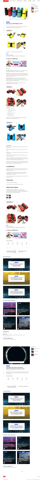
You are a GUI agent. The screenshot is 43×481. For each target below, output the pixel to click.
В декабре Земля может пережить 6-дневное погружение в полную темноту (11, 252)
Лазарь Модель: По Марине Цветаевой (36, 8)
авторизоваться (14, 339)
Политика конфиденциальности (36, 479)
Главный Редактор (15, 18)
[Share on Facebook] (3, 26)
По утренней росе (36, 351)
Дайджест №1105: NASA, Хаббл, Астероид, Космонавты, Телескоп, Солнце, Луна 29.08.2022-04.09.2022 (23, 311)
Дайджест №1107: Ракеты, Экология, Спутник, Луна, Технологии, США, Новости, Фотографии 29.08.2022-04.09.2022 (16, 292)
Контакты (28, 479)
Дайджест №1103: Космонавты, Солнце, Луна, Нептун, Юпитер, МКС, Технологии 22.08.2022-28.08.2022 (23, 325)
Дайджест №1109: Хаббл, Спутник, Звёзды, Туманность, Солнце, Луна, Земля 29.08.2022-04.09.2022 (16, 264)
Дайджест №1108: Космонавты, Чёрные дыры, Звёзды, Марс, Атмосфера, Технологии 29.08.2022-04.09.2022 (16, 278)
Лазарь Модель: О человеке (36, 354)
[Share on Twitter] (3, 28)
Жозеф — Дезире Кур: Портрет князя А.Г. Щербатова (36, 11)
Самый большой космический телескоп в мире (23, 251)
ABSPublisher (6, 479)
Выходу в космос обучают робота (37, 348)
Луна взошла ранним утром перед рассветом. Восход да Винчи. (11, 387)
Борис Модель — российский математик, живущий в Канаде (34, 6)
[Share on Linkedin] (3, 32)
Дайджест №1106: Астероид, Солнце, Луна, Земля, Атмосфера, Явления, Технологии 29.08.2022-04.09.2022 (9, 311)
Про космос (16, 262)
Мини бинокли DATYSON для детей (23, 386)
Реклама (30, 479)
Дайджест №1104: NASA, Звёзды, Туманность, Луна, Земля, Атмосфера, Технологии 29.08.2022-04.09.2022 (9, 325)
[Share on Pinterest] (3, 30)
